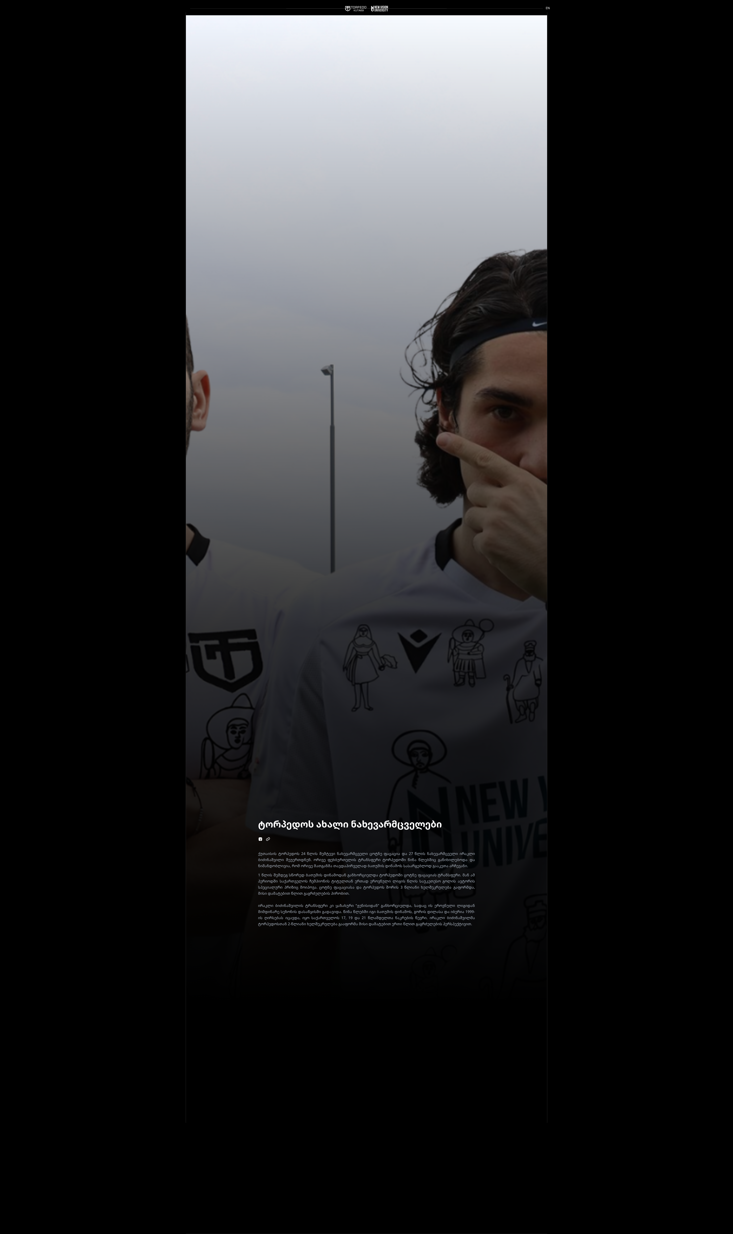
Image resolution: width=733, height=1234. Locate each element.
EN (548, 8)
